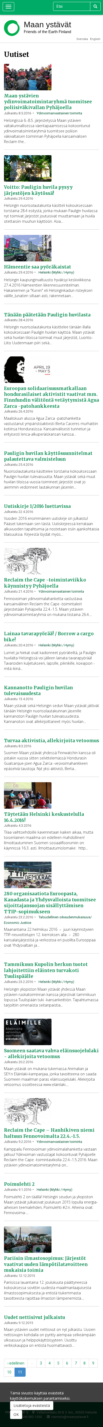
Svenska (82, 39)
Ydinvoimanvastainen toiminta (59, 113)
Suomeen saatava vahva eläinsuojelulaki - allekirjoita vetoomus (51, 1053)
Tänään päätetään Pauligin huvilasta (47, 315)
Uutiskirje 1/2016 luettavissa (37, 506)
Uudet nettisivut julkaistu (34, 1317)
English (95, 39)
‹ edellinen (15, 1363)
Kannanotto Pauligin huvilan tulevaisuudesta (38, 690)
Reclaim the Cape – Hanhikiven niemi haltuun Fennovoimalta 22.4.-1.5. (49, 1133)
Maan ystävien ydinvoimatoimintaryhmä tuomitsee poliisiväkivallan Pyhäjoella (48, 102)
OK (16, 1414)
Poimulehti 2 (19, 1184)
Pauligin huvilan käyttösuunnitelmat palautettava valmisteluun (48, 456)
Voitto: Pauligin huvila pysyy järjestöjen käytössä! (38, 190)
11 (20, 1372)
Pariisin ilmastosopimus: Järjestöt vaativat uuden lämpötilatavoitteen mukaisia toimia (46, 1264)
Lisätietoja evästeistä (31, 1405)
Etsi (95, 6)
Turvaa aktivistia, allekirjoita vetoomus (51, 741)
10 (9, 1372)
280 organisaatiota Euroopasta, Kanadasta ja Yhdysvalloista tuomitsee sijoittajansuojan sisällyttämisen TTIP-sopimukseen (50, 902)
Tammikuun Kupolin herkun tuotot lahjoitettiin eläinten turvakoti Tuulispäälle (46, 970)
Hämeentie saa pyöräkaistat (37, 267)
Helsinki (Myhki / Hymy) (56, 272)
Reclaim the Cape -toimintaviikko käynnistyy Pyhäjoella (45, 583)
